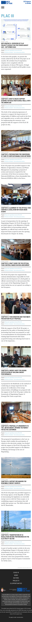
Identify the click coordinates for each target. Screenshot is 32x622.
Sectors (16, 578)
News (16, 575)
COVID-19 (16, 572)
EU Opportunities (16, 583)
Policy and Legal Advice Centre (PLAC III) (13, 50)
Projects (16, 581)
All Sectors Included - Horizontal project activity (15, 52)
